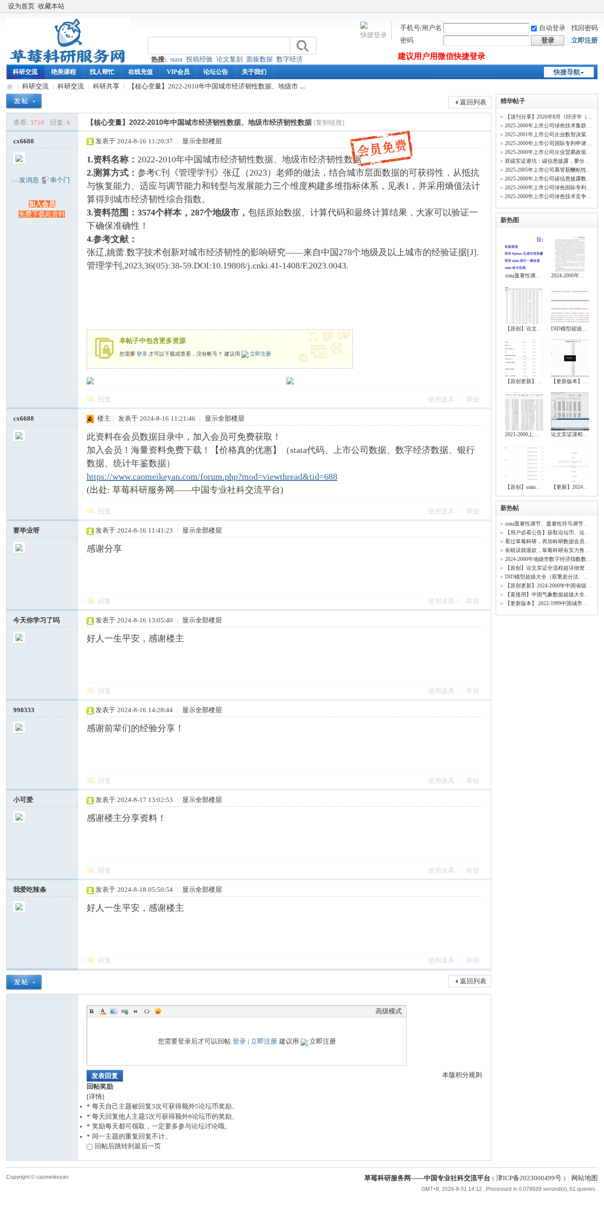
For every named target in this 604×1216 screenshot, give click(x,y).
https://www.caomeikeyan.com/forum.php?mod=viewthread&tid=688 (212, 476)
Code (146, 1011)
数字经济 (289, 59)
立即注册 (584, 40)
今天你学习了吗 (36, 620)
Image (113, 1011)
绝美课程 (63, 72)
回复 (104, 399)
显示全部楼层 (202, 141)
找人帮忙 (102, 72)
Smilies (157, 1011)
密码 (406, 40)
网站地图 (584, 1177)
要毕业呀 (26, 530)
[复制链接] (328, 122)
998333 (23, 709)
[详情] (95, 1096)
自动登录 (552, 27)
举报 (472, 399)
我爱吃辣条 (29, 889)
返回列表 (473, 102)
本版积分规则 (462, 1074)
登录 (142, 354)
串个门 (60, 180)
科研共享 (106, 86)
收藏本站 (51, 6)
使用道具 (441, 399)
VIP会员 (178, 72)
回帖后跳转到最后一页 (128, 1146)
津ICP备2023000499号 (529, 1177)
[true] (302, 45)
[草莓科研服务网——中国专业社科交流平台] (68, 62)
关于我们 (254, 72)
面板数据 (259, 59)
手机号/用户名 (421, 27)
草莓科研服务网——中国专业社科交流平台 (9, 86)
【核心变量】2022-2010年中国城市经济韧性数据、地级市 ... (216, 86)
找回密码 (584, 27)
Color (102, 1011)
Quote (135, 1011)
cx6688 (23, 141)
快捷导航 (567, 72)
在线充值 (140, 72)
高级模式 (388, 1011)
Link (124, 1011)
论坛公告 (215, 72)
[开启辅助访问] (595, 6)
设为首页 (21, 6)
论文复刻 (229, 59)
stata (176, 59)
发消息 (29, 180)
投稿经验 (199, 59)
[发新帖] (24, 101)
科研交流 (25, 72)
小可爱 (23, 799)
